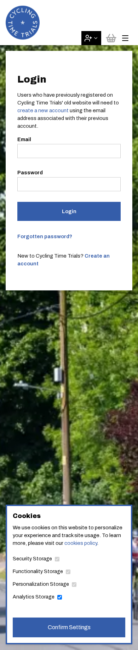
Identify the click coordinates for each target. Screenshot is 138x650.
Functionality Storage (38, 571)
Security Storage (32, 558)
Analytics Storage (33, 597)
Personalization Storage (41, 584)
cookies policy (80, 543)
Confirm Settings (69, 627)
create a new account (43, 110)
